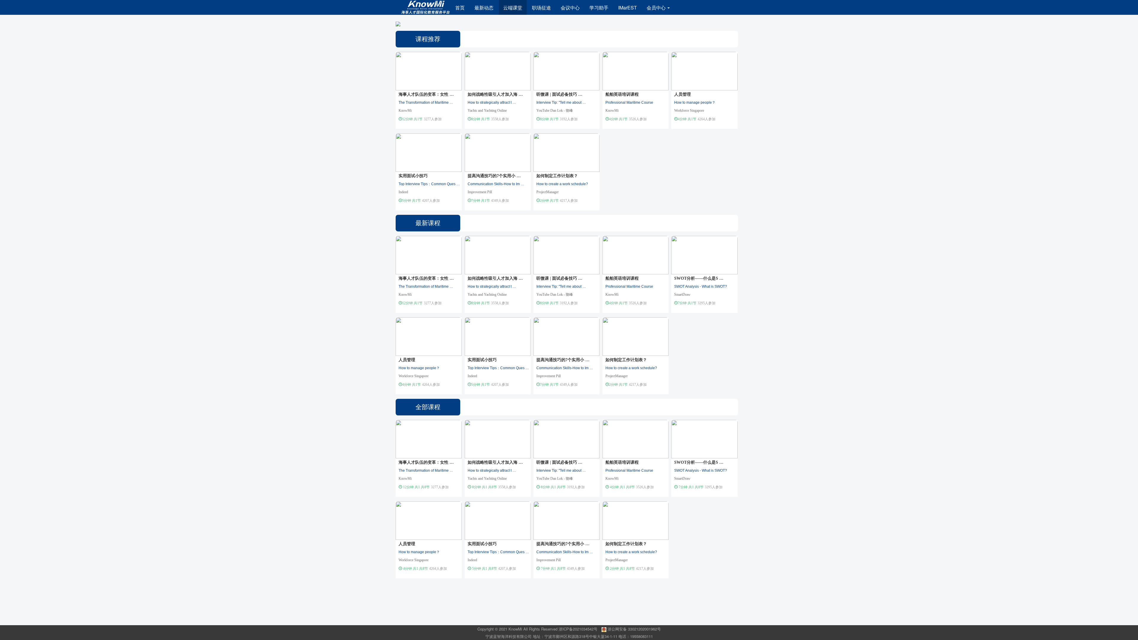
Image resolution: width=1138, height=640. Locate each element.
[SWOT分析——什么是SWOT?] (704, 254)
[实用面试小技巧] (429, 152)
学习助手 (598, 7)
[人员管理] (704, 70)
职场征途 (541, 7)
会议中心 (570, 7)
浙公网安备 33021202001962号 (633, 629)
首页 (460, 7)
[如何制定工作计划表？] (566, 152)
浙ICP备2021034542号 (578, 629)
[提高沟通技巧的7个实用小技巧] (498, 152)
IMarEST (627, 7)
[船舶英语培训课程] (635, 70)
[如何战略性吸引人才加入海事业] (498, 70)
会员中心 (657, 7)
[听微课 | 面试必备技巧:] (566, 70)
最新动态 (483, 7)
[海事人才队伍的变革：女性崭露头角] (429, 70)
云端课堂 (512, 7)
